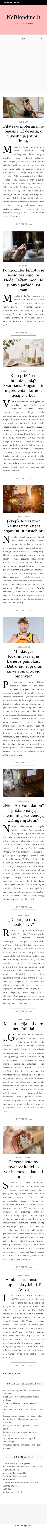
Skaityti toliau (23, 224)
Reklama (16, 3)
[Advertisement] (23, 67)
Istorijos (23, 266)
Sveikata (23, 122)
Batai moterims (9, 1479)
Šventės (27, 1158)
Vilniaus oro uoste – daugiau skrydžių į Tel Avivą (23, 1284)
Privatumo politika (23, 1525)
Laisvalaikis (23, 517)
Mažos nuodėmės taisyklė (14, 1473)
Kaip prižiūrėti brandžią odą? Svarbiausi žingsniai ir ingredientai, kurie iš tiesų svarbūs (23, 385)
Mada (18, 1158)
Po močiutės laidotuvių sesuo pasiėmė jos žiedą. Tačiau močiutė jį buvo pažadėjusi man (23, 280)
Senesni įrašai (13, 1373)
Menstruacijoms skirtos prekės (16, 1463)
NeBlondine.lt (23, 17)
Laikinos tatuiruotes (11, 1485)
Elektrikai (7, 1489)
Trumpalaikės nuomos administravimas (20, 1482)
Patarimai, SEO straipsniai (14, 1476)
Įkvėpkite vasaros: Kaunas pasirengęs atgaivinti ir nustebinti (23, 526)
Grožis (23, 371)
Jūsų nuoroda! (12, 1492)
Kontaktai (7, 3)
